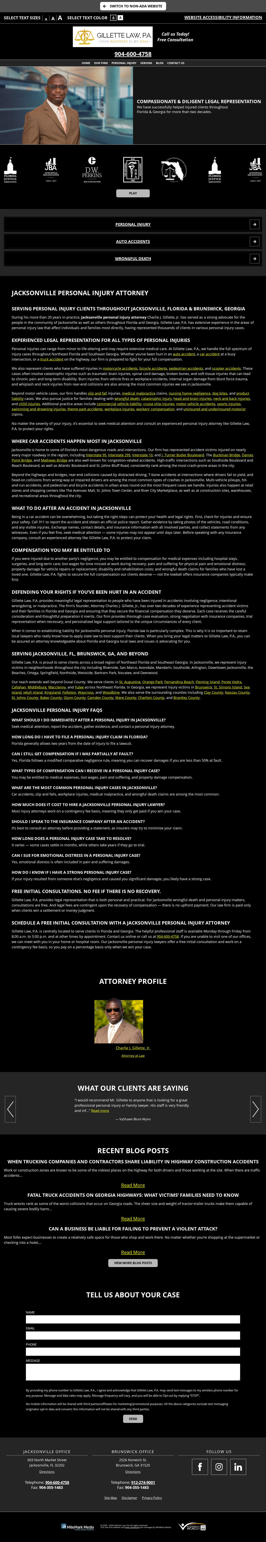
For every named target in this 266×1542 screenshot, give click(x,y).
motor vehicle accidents (195, 403)
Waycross (86, 692)
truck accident (51, 359)
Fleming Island (208, 682)
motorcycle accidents (120, 368)
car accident (210, 354)
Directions (47, 1472)
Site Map (110, 1498)
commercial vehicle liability (119, 403)
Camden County (100, 697)
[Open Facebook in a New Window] (200, 1467)
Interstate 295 (119, 455)
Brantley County (187, 697)
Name (30, 1312)
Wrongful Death (133, 258)
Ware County (125, 697)
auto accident (184, 354)
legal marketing (132, 1527)
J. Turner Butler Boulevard (183, 455)
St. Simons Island (228, 687)
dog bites (219, 393)
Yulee (79, 687)
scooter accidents (226, 368)
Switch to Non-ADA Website (136, 6)
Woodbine (111, 692)
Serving (146, 63)
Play (133, 193)
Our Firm (101, 63)
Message (33, 1361)
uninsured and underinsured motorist (214, 409)
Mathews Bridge (54, 460)
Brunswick (203, 687)
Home (86, 63)
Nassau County (237, 692)
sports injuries (229, 403)
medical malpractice (138, 393)
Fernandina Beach (179, 682)
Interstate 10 (142, 455)
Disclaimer (129, 1498)
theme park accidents (85, 409)
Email (30, 1328)
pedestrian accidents (186, 368)
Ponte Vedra (231, 682)
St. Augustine (130, 682)
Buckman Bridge (226, 455)
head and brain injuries (193, 398)
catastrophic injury (156, 398)
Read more (100, 1110)
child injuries (29, 403)
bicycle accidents (153, 368)
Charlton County (151, 697)
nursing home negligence (190, 393)
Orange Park (152, 682)
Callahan (19, 687)
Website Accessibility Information (223, 17)
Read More (133, 1185)
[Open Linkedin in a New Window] (238, 1467)
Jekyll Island (33, 692)
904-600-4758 (133, 54)
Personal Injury (124, 63)
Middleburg (37, 687)
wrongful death (127, 398)
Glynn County (75, 697)
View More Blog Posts (133, 1263)
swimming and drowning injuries (39, 409)
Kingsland (52, 692)
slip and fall (97, 393)
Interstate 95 (96, 455)
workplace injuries (120, 409)
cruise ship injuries (158, 403)
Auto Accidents (133, 241)
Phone (31, 1345)
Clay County (213, 692)
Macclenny (57, 687)
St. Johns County (25, 697)
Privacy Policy (152, 1498)
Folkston (69, 692)
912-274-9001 (143, 1482)
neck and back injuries (231, 398)
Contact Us (175, 63)
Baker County (51, 697)
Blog (159, 63)
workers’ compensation (155, 409)
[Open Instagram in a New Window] (219, 1467)
